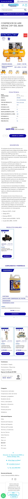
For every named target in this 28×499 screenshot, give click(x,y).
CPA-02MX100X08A (21, 100)
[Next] (25, 51)
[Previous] (3, 51)
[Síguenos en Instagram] (15, 479)
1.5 (17, 109)
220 (17, 104)
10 (17, 111)
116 (17, 121)
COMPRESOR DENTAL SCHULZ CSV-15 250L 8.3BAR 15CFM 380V (20, 346)
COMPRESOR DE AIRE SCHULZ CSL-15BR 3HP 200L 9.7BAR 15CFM (7, 249)
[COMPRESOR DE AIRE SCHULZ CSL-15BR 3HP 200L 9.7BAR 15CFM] (7, 238)
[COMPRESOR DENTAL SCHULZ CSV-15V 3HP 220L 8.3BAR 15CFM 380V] (6, 335)
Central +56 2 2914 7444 (7, 1)
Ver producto (7, 256)
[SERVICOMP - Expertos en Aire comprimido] (13, 5)
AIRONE (18, 97)
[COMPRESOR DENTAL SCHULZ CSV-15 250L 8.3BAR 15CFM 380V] (21, 335)
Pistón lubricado (20, 102)
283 (17, 114)
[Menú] (2, 5)
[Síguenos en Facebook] (12, 479)
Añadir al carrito (17, 135)
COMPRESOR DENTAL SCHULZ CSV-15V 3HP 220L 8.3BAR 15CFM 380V (6, 346)
